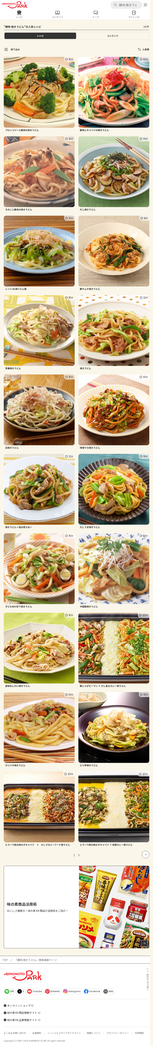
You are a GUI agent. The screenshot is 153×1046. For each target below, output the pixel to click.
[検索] (115, 5)
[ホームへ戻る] (14, 4)
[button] (126, 5)
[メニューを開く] (145, 4)
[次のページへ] (145, 854)
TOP (5, 960)
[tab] (113, 36)
